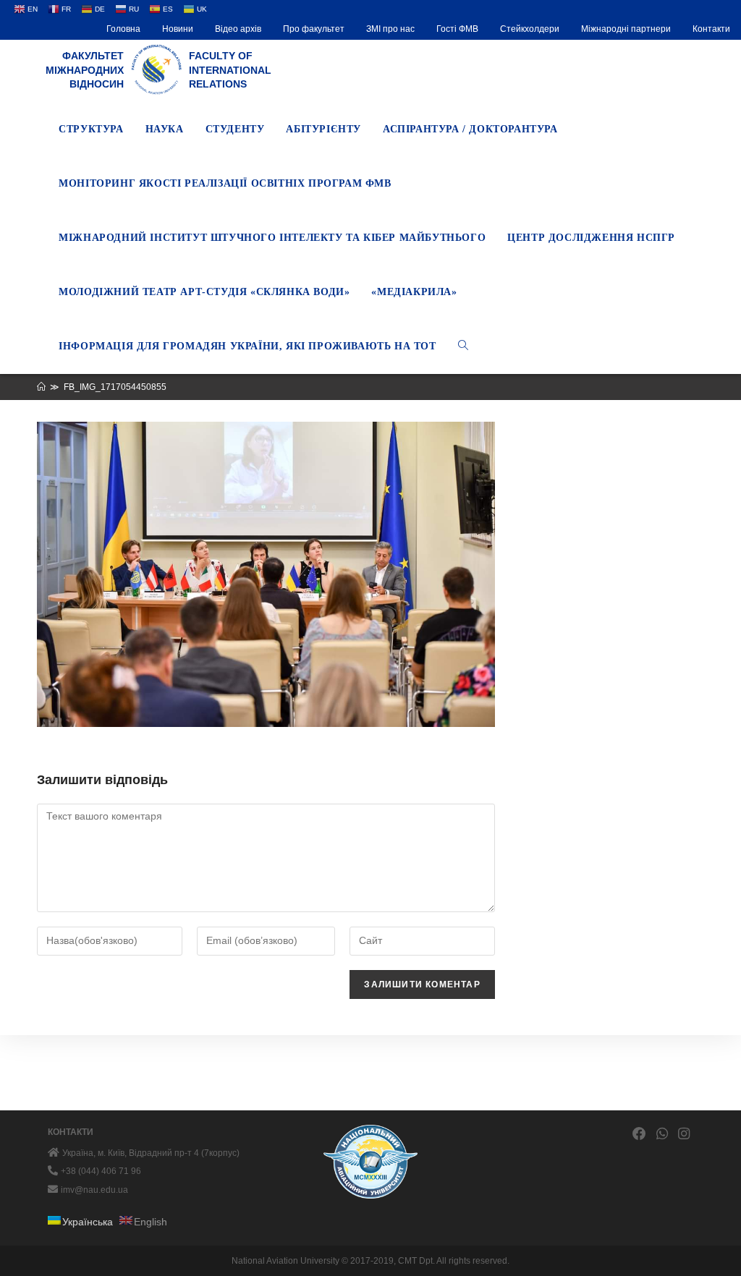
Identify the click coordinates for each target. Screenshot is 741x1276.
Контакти (711, 29)
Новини (177, 29)
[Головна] (41, 387)
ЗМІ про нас (390, 29)
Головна (123, 29)
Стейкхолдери (529, 29)
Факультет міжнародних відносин (85, 70)
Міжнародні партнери (626, 29)
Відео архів (238, 29)
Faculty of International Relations (230, 70)
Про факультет (313, 29)
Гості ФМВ (457, 29)
